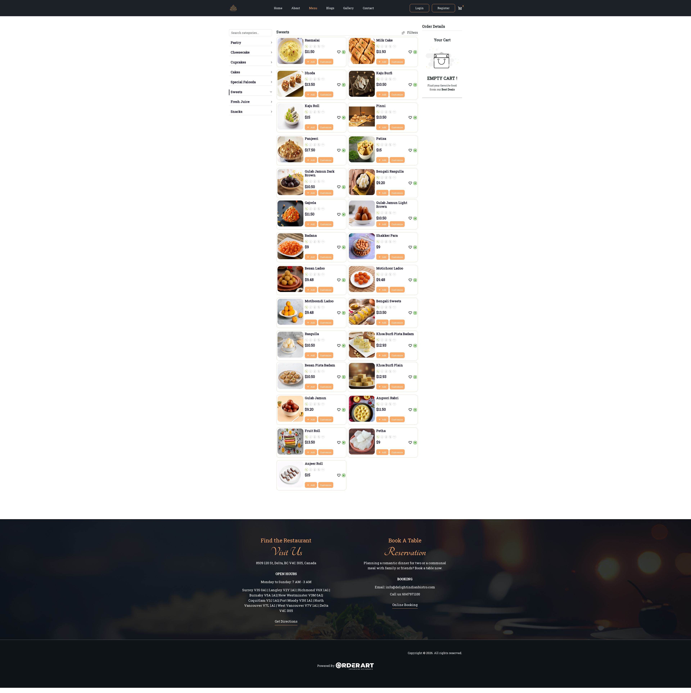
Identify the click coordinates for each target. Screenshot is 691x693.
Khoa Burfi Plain (389, 365)
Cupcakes (238, 62)
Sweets (236, 92)
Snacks (236, 111)
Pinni (381, 106)
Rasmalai (312, 40)
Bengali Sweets (388, 301)
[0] (460, 8)
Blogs (330, 8)
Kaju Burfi (384, 73)
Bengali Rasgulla (390, 171)
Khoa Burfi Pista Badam (395, 334)
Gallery (348, 8)
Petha (381, 431)
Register (443, 8)
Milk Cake (384, 40)
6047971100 (411, 594)
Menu (313, 8)
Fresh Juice (240, 101)
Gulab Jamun (315, 398)
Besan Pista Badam (320, 365)
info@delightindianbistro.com (410, 587)
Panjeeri (311, 138)
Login (419, 8)
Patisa (381, 138)
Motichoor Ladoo (389, 268)
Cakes (235, 72)
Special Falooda (243, 82)
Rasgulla (312, 334)
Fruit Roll (312, 431)
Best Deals (448, 89)
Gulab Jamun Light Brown (391, 204)
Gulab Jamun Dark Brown (320, 173)
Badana (311, 235)
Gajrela (310, 202)
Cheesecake (240, 52)
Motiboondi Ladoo (319, 301)
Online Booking (405, 605)
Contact (368, 8)
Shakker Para (387, 235)
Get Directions (286, 621)
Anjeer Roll (314, 463)
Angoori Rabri (387, 398)
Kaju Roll (312, 106)
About (295, 8)
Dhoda (310, 73)
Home (278, 8)
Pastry (236, 42)
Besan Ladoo (315, 268)
